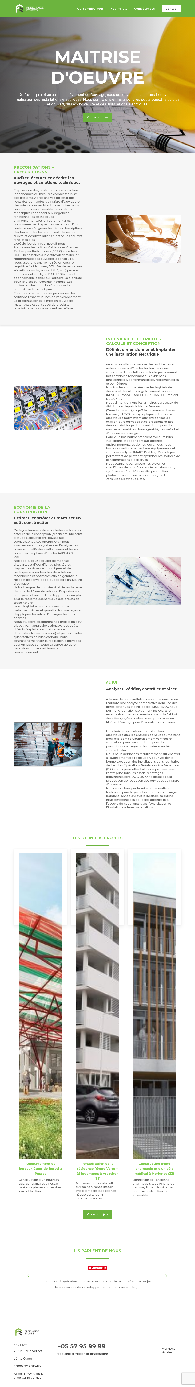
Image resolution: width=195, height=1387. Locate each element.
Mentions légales (168, 1350)
